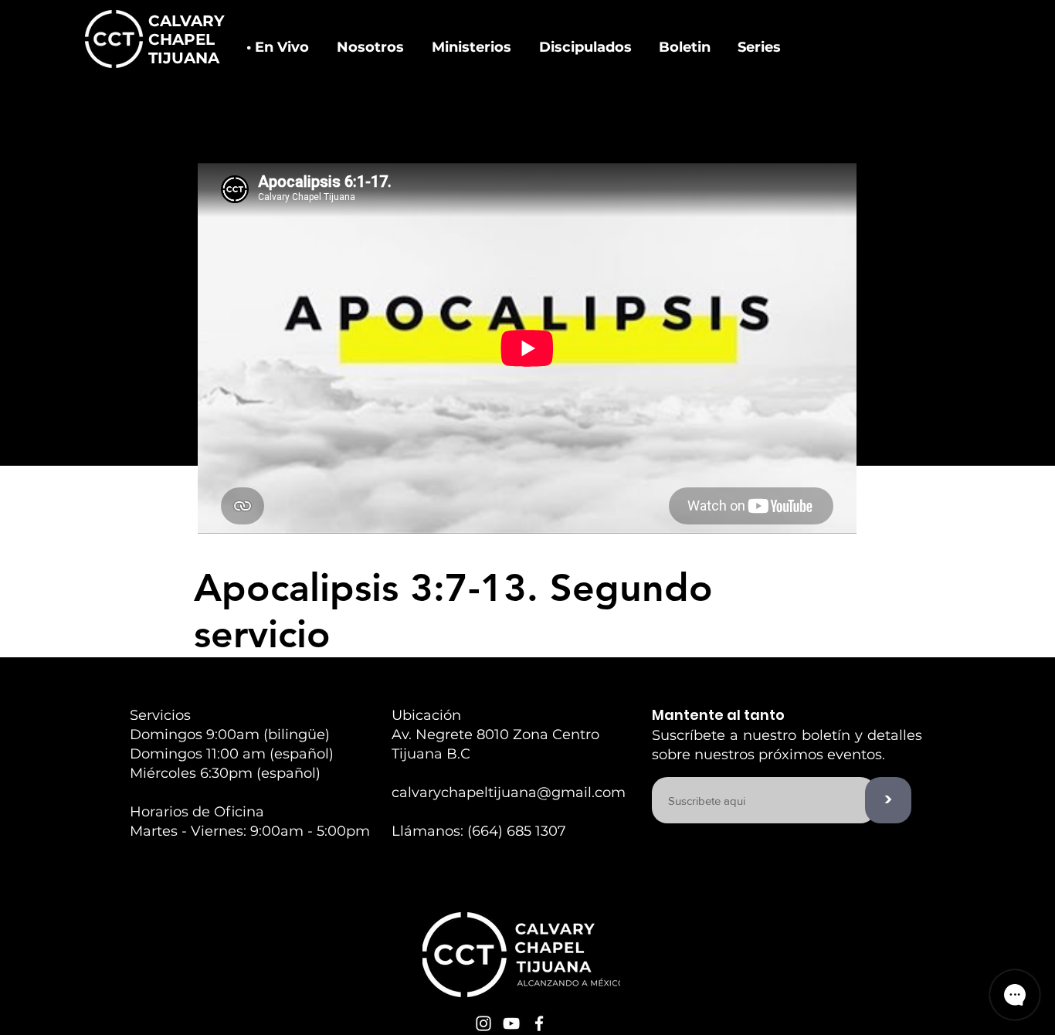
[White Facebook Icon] (539, 1023)
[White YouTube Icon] (511, 1023)
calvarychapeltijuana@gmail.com (509, 792)
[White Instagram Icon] (483, 1023)
